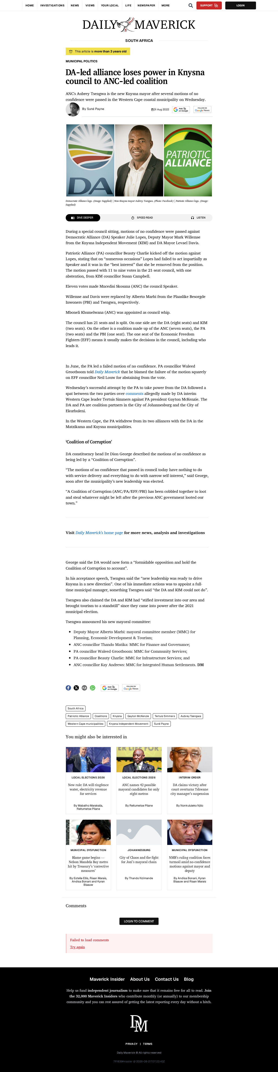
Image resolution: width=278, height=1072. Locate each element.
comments (134, 393)
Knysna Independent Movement (128, 724)
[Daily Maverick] (139, 24)
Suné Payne (95, 109)
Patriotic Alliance (78, 716)
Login (240, 5)
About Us (140, 979)
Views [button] (90, 5)
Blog (189, 979)
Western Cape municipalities (85, 724)
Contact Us (167, 979)
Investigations (52, 5)
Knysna (117, 716)
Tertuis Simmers (165, 716)
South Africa (76, 708)
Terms (148, 1044)
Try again (77, 947)
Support (206, 5)
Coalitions (101, 716)
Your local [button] (110, 5)
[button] (181, 109)
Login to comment (139, 921)
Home (29, 5)
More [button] (166, 5)
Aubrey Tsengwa (191, 716)
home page (99, 532)
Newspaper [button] (146, 5)
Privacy (131, 1044)
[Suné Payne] (73, 109)
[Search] (191, 5)
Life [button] (128, 5)
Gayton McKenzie (138, 716)
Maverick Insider (107, 979)
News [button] (75, 5)
